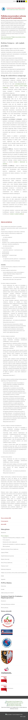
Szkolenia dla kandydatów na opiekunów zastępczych (14, 544)
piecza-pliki (3, 524)
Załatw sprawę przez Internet (7, 592)
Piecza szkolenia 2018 (6, 518)
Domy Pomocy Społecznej (6, 562)
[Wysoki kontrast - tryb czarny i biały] (22, 1)
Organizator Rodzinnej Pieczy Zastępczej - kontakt (13, 537)
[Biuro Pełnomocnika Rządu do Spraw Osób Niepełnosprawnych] (14, 670)
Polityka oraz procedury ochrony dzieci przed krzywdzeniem (14, 572)
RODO (2, 576)
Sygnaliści (3, 579)
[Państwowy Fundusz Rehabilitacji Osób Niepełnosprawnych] (14, 643)
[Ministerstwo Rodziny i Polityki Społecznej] (14, 632)
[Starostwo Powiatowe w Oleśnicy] (14, 657)
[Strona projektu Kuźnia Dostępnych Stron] (14, 701)
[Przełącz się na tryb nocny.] (19, 1)
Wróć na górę (22, 716)
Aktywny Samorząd (5, 559)
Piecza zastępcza (4, 535)
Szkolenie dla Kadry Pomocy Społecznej (9, 549)
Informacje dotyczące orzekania (8, 604)
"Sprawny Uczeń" (4, 565)
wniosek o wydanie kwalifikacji (17, 213)
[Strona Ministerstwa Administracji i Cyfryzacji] (14, 702)
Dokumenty (3, 586)
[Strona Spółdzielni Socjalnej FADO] (14, 704)
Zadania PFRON (4, 552)
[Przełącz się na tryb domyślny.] (17, 1)
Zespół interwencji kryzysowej (7, 555)
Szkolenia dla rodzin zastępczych (10, 542)
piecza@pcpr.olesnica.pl (20, 83)
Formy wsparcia (4, 521)
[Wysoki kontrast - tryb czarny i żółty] (24, 1)
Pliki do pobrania (6, 546)
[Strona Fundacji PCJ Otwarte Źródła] (14, 705)
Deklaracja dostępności (6, 569)
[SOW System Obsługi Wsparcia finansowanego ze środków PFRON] (14, 621)
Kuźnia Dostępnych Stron (17, 714)
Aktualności (3, 532)
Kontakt (2, 589)
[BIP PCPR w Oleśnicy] (14, 679)
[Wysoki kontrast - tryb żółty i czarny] (26, 1)
